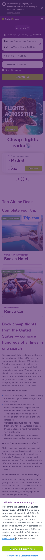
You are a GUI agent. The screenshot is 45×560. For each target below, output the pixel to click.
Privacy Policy (9, 538)
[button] (22, 555)
